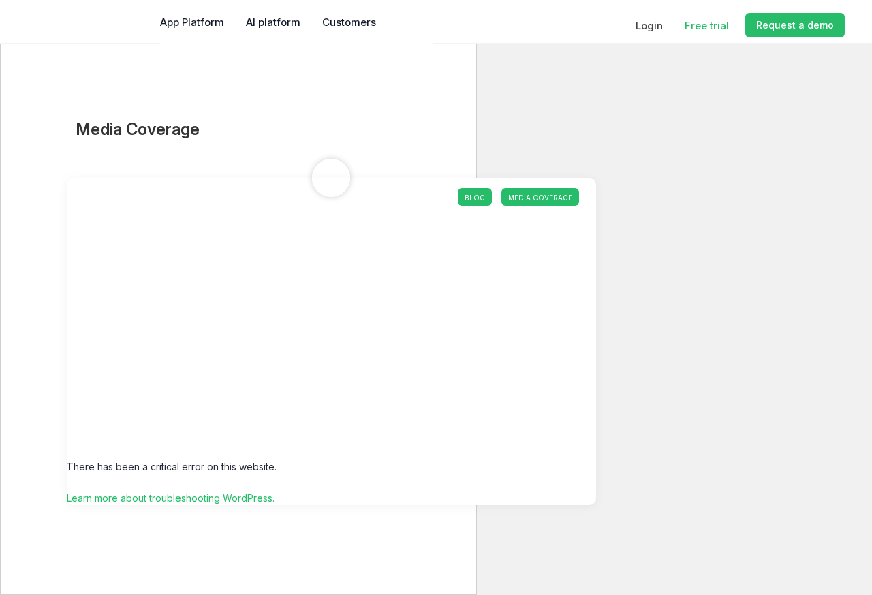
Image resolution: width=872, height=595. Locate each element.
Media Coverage (540, 198)
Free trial (707, 25)
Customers (349, 22)
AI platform (273, 22)
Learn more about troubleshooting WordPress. (171, 498)
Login (649, 25)
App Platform (192, 22)
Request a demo (795, 25)
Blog (475, 198)
